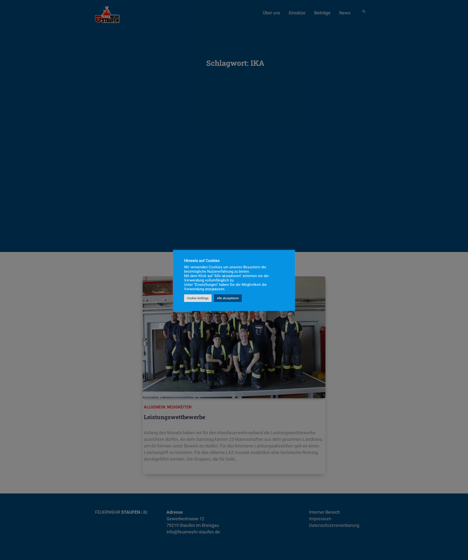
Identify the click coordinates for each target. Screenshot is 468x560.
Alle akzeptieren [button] (228, 298)
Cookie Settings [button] (198, 298)
